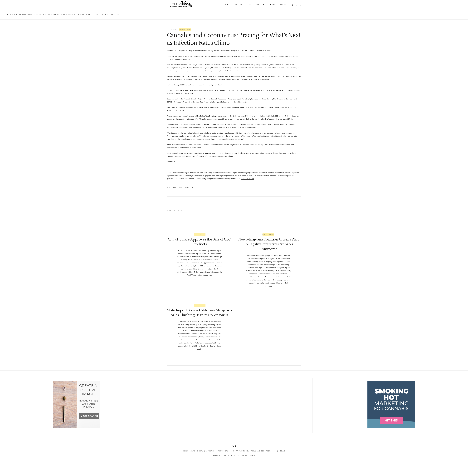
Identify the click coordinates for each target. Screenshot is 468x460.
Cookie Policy (248, 456)
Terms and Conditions (261, 451)
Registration (180, 93)
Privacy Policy (242, 451)
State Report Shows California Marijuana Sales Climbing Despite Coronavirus (199, 313)
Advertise (210, 451)
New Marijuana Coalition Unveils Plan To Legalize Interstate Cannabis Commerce (268, 244)
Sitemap (282, 451)
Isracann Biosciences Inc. (213, 153)
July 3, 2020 (172, 29)
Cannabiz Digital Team (179, 187)
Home (10, 15)
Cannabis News (24, 15)
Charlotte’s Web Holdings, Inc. (208, 116)
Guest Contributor (225, 451)
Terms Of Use (234, 456)
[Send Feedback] (247, 179)
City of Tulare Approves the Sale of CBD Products (199, 242)
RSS (275, 451)
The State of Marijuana (184, 90)
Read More (171, 162)
